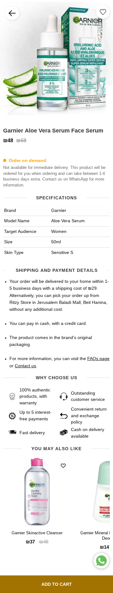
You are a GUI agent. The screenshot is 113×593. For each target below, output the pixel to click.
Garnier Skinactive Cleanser (37, 533)
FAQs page (98, 359)
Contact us (25, 366)
